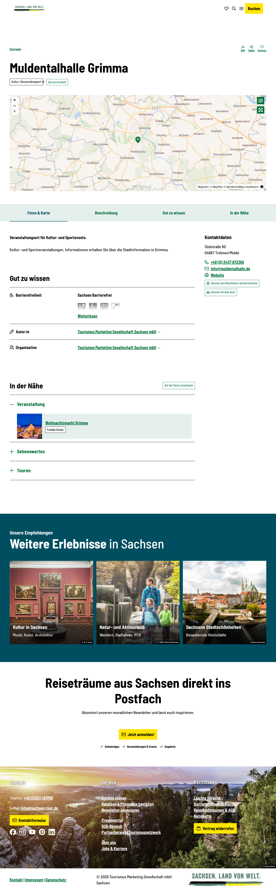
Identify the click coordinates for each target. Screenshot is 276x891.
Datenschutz (55, 879)
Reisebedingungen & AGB (214, 810)
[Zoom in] (15, 100)
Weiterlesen (87, 315)
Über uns (109, 842)
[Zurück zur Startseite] (29, 8)
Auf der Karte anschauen (179, 385)
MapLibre (203, 187)
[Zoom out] (15, 106)
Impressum (34, 879)
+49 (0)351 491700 (38, 797)
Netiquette (203, 816)
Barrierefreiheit (57, 82)
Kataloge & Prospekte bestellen (128, 803)
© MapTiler (217, 187)
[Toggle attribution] (261, 186)
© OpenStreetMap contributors (241, 187)
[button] (266, 886)
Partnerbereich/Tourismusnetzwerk (131, 832)
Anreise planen (114, 797)
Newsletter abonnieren (120, 810)
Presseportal (112, 820)
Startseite (15, 49)
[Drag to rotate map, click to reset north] (15, 112)
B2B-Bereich (112, 826)
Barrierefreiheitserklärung (215, 803)
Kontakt (16, 879)
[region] (138, 143)
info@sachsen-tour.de (39, 808)
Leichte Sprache (207, 797)
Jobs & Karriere (114, 848)
